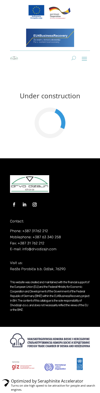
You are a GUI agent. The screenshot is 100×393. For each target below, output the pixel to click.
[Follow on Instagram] (35, 204)
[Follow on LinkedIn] (24, 204)
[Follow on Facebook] (14, 204)
